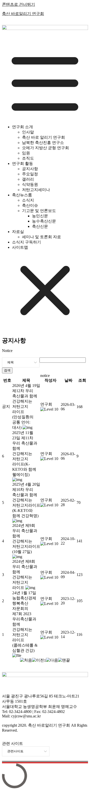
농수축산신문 (44, 221)
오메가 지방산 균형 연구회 (45, 148)
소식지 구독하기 (26, 242)
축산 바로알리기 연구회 (23, 13)
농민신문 (40, 216)
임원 (26, 153)
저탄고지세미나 (36, 190)
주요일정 (30, 174)
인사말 (28, 132)
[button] (46, 404)
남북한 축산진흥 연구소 (43, 142)
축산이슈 (30, 205)
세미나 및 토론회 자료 (41, 237)
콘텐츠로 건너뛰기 (18, 4)
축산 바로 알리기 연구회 (43, 137)
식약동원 (30, 184)
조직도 (28, 158)
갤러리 (28, 179)
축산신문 (40, 226)
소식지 (28, 200)
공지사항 (30, 169)
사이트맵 (20, 247)
